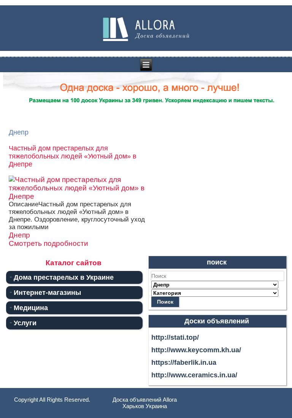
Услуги (25, 323)
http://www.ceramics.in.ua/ (194, 375)
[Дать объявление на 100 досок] (146, 112)
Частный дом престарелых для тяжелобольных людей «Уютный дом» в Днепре (72, 156)
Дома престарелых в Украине (64, 277)
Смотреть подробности (48, 243)
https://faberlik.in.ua (183, 362)
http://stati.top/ (175, 337)
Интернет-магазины (47, 292)
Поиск (165, 302)
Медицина (31, 308)
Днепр (19, 235)
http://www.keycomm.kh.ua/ (196, 350)
